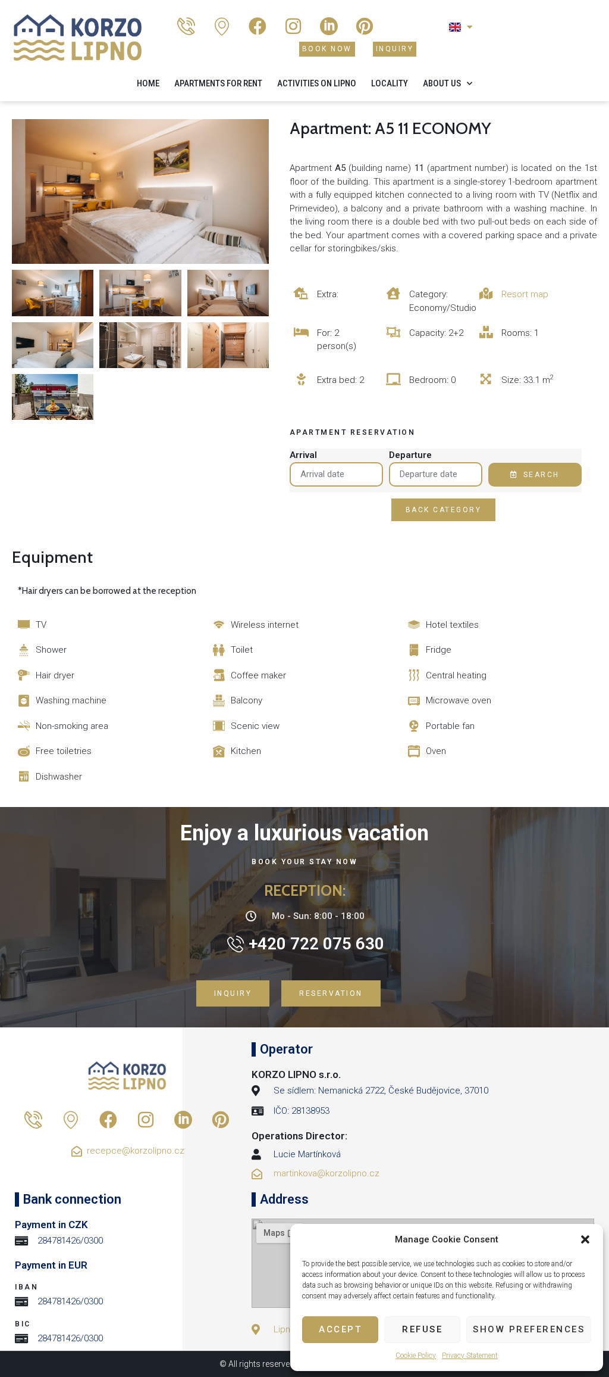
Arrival (303, 455)
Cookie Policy (415, 1355)
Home (148, 83)
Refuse (422, 1329)
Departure (410, 455)
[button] (585, 1239)
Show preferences (529, 1329)
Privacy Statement (470, 1355)
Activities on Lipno (316, 83)
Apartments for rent (218, 83)
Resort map (524, 294)
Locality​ (389, 83)
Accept (340, 1329)
